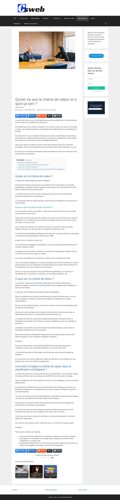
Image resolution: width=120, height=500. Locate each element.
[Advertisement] (47, 84)
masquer (28, 160)
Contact (14, 490)
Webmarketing (82, 18)
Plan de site (82, 490)
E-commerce (24, 18)
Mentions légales (51, 490)
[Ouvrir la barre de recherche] (105, 23)
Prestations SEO (96, 56)
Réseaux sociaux (69, 18)
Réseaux (45, 18)
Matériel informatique (30, 23)
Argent (92, 18)
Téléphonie (16, 23)
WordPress (57, 18)
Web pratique (35, 18)
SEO (14, 18)
